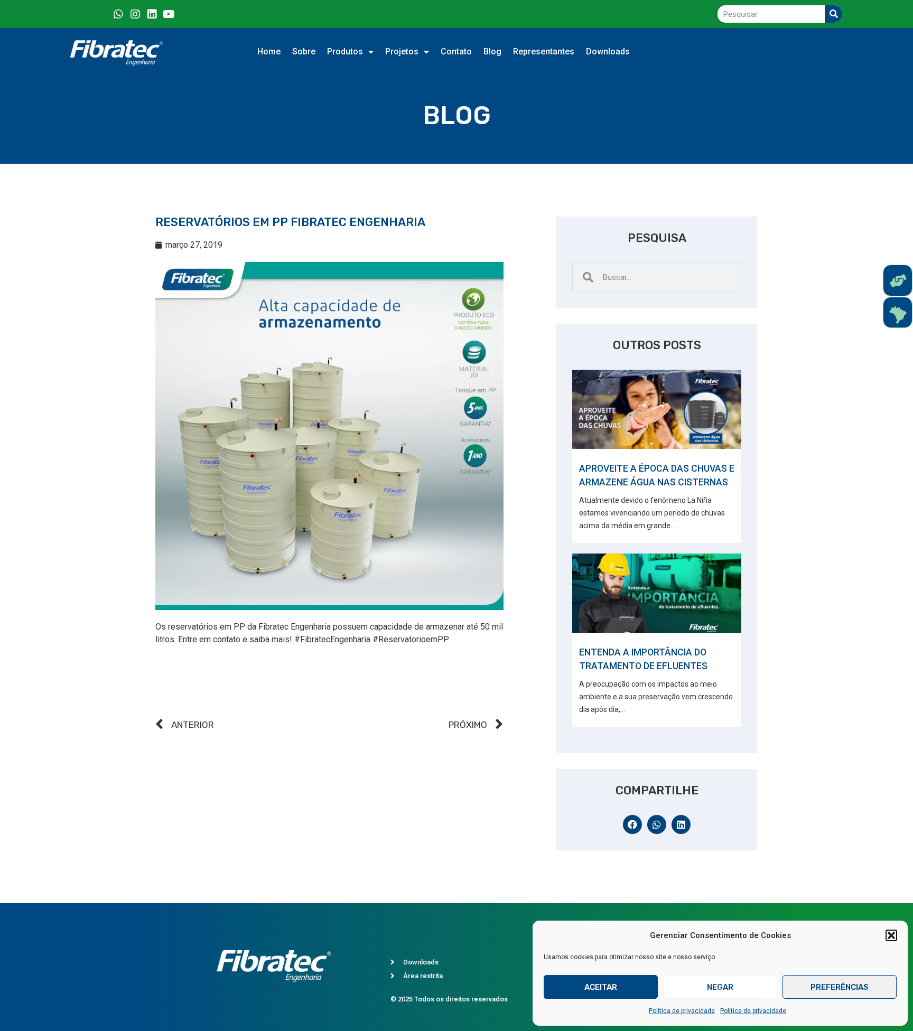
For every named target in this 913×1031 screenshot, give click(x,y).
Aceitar (600, 987)
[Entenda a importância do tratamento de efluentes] (656, 593)
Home (269, 51)
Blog (492, 51)
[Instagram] (135, 14)
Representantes (543, 51)
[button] (891, 935)
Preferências (839, 987)
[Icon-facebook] (101, 14)
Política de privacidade (682, 1011)
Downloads (608, 51)
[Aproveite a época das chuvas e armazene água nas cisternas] (656, 409)
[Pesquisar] (833, 14)
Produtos (345, 51)
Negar (720, 987)
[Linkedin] (152, 14)
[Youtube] (169, 14)
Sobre (303, 51)
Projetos (401, 51)
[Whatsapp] (118, 14)
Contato (456, 51)
